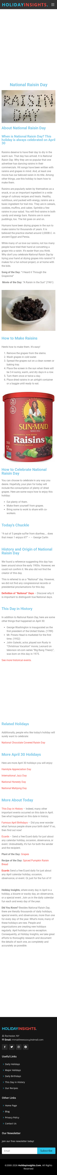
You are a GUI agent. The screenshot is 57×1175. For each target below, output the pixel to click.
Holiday (25, 5)
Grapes (24, 854)
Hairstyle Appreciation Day (16, 769)
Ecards (6, 836)
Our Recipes (11, 1088)
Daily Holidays (12, 1064)
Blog (7, 1111)
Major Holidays (13, 1070)
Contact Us (10, 1123)
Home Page (11, 1105)
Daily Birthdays (13, 1076)
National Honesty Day (14, 781)
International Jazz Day (14, 775)
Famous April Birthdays (15, 822)
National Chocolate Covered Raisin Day (23, 742)
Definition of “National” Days (18, 593)
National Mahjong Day (14, 788)
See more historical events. (17, 660)
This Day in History (12, 808)
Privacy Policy (12, 1117)
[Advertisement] (28, 43)
